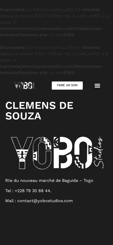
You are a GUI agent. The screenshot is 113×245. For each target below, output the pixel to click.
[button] (97, 85)
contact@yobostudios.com (45, 200)
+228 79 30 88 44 (32, 190)
